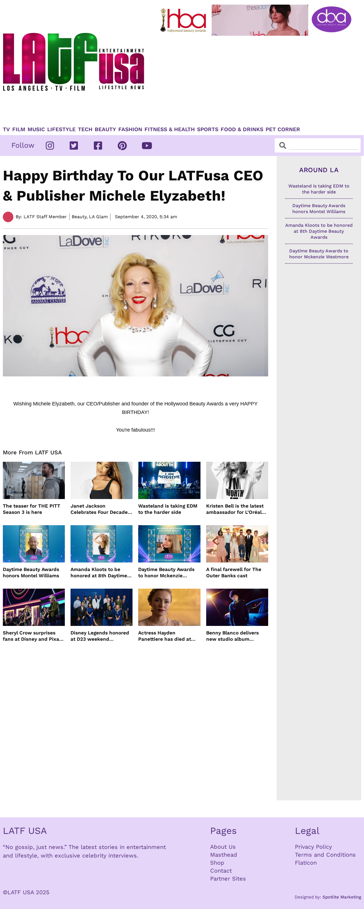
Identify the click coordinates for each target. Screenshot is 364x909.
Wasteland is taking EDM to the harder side (167, 509)
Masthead (223, 854)
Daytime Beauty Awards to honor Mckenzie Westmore (166, 572)
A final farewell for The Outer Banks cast (233, 572)
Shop (217, 862)
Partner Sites (228, 878)
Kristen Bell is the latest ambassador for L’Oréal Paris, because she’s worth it (235, 509)
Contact (221, 870)
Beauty (105, 129)
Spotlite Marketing (341, 897)
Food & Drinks (242, 129)
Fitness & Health (169, 129)
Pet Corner (283, 129)
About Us (223, 846)
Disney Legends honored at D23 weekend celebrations (100, 636)
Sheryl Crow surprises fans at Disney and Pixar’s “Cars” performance (34, 636)
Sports (207, 129)
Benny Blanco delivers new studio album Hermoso (232, 636)
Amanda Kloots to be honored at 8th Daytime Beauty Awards (99, 572)
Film (18, 129)
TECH (85, 129)
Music (36, 129)
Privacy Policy (313, 846)
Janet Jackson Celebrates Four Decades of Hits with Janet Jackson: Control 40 (100, 509)
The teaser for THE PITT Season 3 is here (31, 509)
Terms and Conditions (325, 854)
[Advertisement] (257, 79)
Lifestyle (61, 129)
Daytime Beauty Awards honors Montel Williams (31, 572)
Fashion (130, 129)
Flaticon (306, 862)
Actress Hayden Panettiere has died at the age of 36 (164, 636)
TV (6, 129)
